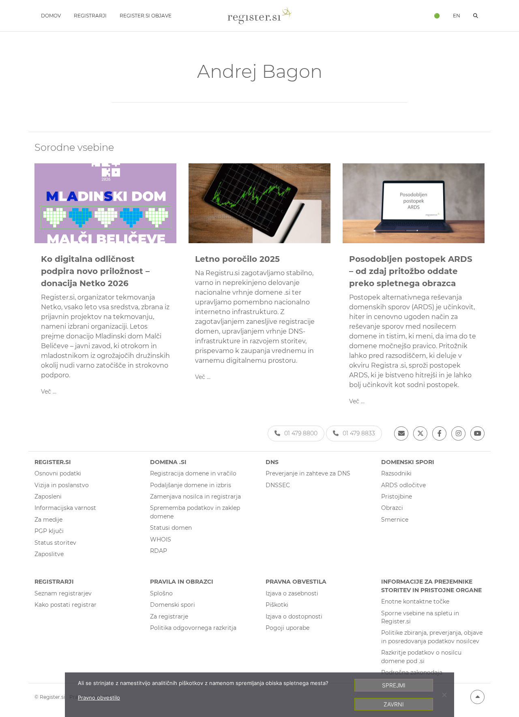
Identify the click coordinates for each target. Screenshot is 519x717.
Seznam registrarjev (63, 593)
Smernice (394, 519)
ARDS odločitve (403, 485)
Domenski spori (172, 604)
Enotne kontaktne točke (415, 601)
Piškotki (277, 604)
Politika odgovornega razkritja (193, 628)
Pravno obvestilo (99, 697)
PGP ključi (49, 531)
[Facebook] (439, 433)
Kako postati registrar (65, 604)
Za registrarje (169, 616)
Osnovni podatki (57, 473)
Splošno (161, 593)
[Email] (401, 433)
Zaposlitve (49, 554)
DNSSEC (278, 485)
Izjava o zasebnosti (292, 593)
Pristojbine (396, 496)
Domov (51, 16)
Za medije (48, 519)
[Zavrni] (444, 695)
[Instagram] (458, 433)
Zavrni (394, 704)
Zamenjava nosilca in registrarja (195, 496)
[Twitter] (420, 433)
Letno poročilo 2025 (237, 259)
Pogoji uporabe (287, 628)
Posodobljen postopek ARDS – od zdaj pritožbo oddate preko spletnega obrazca (410, 271)
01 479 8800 (300, 433)
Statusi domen (171, 527)
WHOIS (160, 539)
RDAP (158, 551)
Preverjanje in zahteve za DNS (308, 473)
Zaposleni (48, 496)
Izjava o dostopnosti (294, 616)
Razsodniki (396, 473)
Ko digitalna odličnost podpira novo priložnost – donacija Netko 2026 (95, 271)
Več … (48, 391)
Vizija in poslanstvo (61, 485)
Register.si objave (146, 16)
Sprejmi (393, 685)
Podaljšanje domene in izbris (190, 485)
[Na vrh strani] (477, 697)
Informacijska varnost (65, 508)
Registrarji (90, 16)
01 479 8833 (359, 433)
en (456, 16)
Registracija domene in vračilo (193, 473)
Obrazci (392, 508)
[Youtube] (477, 433)
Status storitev (55, 542)
